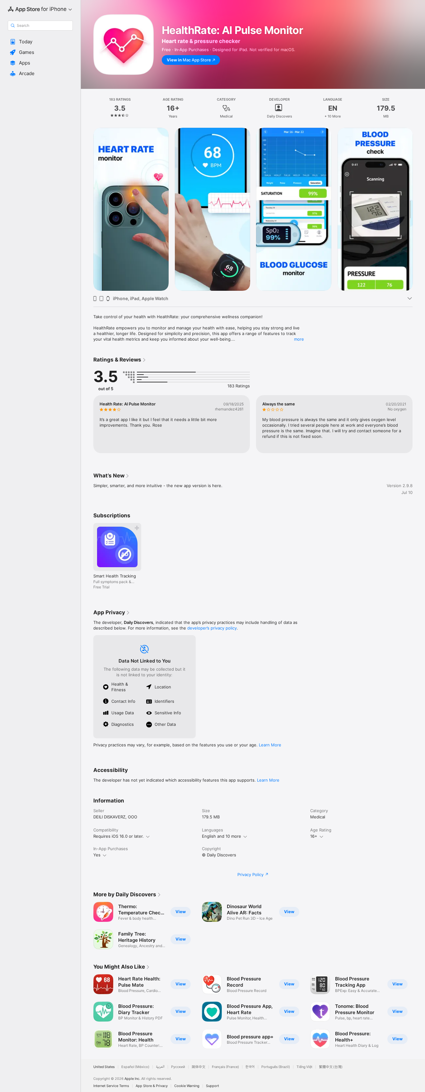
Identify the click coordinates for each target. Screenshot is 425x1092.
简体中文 (198, 1067)
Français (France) (225, 1067)
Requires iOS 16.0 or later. (118, 836)
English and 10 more (221, 836)
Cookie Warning (186, 1086)
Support (212, 1086)
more (299, 339)
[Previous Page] (87, 209)
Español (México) (135, 1067)
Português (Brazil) (275, 1067)
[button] (40, 41)
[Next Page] (418, 209)
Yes (96, 854)
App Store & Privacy (152, 1086)
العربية (160, 1067)
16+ (313, 836)
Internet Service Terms (111, 1086)
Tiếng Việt (304, 1067)
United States (104, 1067)
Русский (178, 1067)
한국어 (250, 1067)
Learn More (270, 744)
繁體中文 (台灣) (331, 1067)
